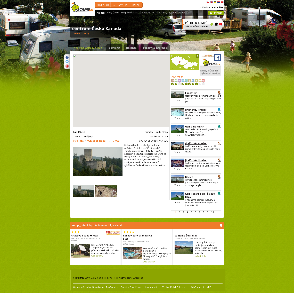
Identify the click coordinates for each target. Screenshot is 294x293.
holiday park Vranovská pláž (137, 237)
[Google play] (211, 32)
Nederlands (218, 2)
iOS (162, 287)
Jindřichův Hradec (196, 109)
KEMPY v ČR (103, 4)
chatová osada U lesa (84, 235)
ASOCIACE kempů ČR (179, 12)
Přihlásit (218, 13)
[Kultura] (196, 84)
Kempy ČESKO (112, 12)
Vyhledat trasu (96, 140)
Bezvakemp (98, 287)
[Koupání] (183, 84)
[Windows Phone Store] (222, 32)
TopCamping (112, 287)
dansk (222, 2)
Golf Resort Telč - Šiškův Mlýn (200, 195)
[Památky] (172, 84)
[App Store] (216, 32)
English (211, 2)
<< (87, 47)
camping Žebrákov (186, 235)
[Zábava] (189, 84)
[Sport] (186, 84)
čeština (208, 2)
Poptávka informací (155, 47)
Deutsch (215, 2)
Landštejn (191, 93)
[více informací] (194, 32)
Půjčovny (163, 12)
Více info (78, 140)
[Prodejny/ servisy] (179, 84)
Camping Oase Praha (131, 287)
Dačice (189, 177)
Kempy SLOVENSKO (130, 12)
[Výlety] (193, 84)
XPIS (209, 287)
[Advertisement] (238, 102)
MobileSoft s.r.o (178, 287)
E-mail (116, 140)
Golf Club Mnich (194, 126)
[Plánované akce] (203, 84)
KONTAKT (136, 4)
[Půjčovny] (200, 84)
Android (154, 287)
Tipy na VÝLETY (119, 4)
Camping (114, 47)
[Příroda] (176, 84)
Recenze (131, 47)
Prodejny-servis (149, 12)
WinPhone (196, 287)
